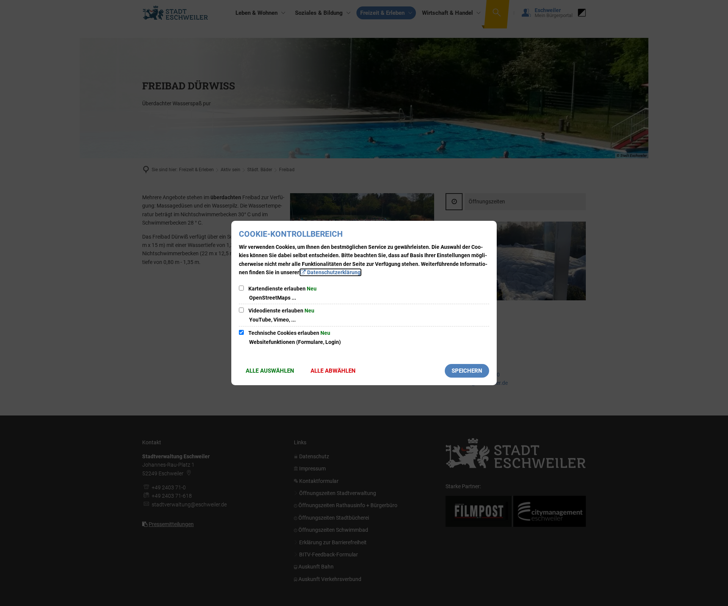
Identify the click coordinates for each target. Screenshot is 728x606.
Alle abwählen (333, 370)
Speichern (467, 370)
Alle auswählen (270, 370)
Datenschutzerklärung (334, 272)
